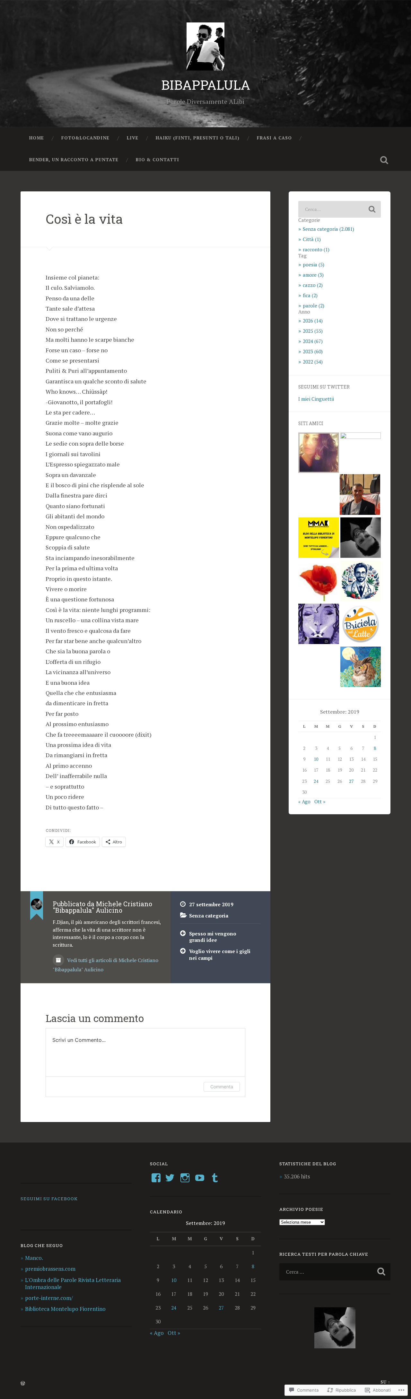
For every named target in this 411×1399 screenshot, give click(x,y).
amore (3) (313, 275)
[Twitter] (170, 1178)
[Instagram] (185, 1178)
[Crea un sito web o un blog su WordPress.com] (23, 1383)
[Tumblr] (215, 1178)
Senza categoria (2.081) (328, 229)
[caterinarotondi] (318, 581)
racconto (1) (316, 249)
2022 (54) (313, 361)
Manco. (34, 1257)
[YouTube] (200, 1178)
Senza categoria (208, 915)
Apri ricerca (384, 160)
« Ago (304, 801)
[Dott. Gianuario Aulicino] (360, 581)
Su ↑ (385, 1382)
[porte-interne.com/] (360, 538)
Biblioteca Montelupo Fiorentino (65, 1308)
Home (36, 138)
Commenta (221, 1086)
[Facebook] (156, 1178)
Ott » (319, 801)
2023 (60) (313, 351)
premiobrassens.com (50, 1268)
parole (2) (313, 305)
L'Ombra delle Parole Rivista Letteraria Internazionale (73, 1283)
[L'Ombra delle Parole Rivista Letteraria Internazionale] (360, 495)
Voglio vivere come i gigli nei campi (219, 954)
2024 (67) (313, 341)
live (132, 138)
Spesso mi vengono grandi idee (212, 936)
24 (316, 781)
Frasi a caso (274, 138)
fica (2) (310, 295)
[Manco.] (318, 453)
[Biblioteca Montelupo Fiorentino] (318, 538)
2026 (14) (313, 320)
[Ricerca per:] (339, 209)
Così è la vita (84, 218)
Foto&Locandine (85, 138)
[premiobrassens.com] (360, 452)
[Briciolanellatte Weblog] (360, 624)
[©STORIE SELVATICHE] (360, 667)
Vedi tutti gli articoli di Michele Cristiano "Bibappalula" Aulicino (105, 965)
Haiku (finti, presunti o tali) (198, 138)
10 (316, 759)
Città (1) (312, 239)
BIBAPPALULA (205, 84)
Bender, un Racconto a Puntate (73, 160)
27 (351, 781)
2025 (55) (313, 331)
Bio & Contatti (157, 160)
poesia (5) (313, 264)
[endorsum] (318, 624)
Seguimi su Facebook (49, 1199)
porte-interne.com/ (49, 1298)
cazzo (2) (313, 285)
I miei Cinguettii (316, 399)
